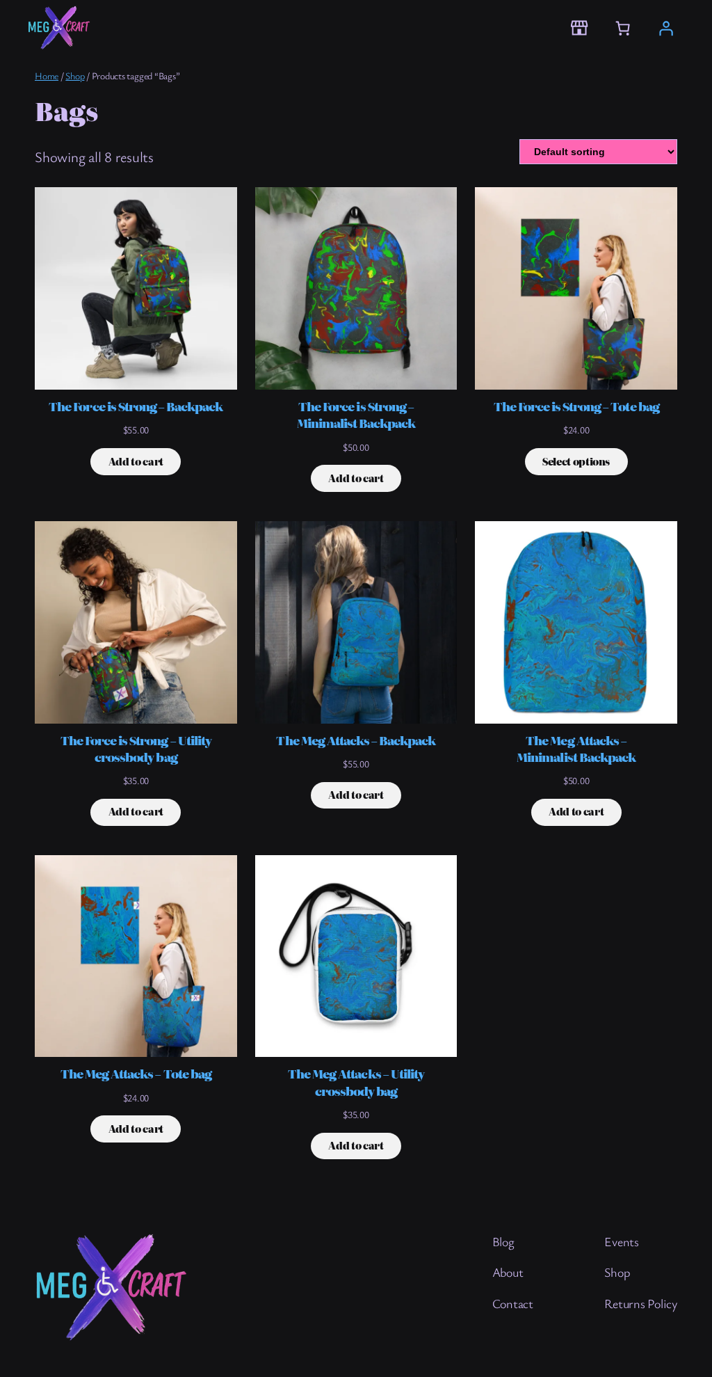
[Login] (665, 28)
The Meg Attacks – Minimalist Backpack (576, 748)
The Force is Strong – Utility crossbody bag (135, 748)
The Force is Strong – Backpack (135, 406)
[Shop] (579, 28)
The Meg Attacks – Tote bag (135, 1073)
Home (46, 75)
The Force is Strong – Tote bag (576, 406)
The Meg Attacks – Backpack (355, 740)
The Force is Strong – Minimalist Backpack (356, 414)
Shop (74, 75)
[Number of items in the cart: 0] (622, 28)
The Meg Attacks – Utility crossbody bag (356, 1082)
